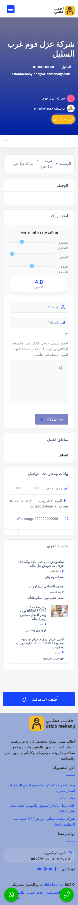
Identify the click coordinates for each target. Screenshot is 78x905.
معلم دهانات (34, 597)
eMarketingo (53, 885)
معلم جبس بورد (54, 597)
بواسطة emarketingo (49, 108)
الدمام (58, 652)
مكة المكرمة (55, 571)
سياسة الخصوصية (59, 893)
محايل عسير (55, 592)
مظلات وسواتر (54, 577)
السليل (66, 67)
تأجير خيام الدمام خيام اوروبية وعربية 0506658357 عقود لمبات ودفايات (40, 643)
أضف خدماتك (44, 699)
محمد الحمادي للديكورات (46, 586)
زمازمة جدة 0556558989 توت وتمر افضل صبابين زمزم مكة (33, 613)
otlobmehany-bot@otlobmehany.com (41, 74)
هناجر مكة (67, 798)
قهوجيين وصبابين (35, 630)
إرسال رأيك (55, 419)
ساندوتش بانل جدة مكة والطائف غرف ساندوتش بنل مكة (41, 564)
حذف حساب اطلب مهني (26, 893)
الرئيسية (65, 164)
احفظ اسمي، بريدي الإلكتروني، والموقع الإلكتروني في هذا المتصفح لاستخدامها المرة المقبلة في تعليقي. (40, 349)
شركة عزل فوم (47, 164)
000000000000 (43, 67)
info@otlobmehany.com (50, 858)
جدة (41, 624)
